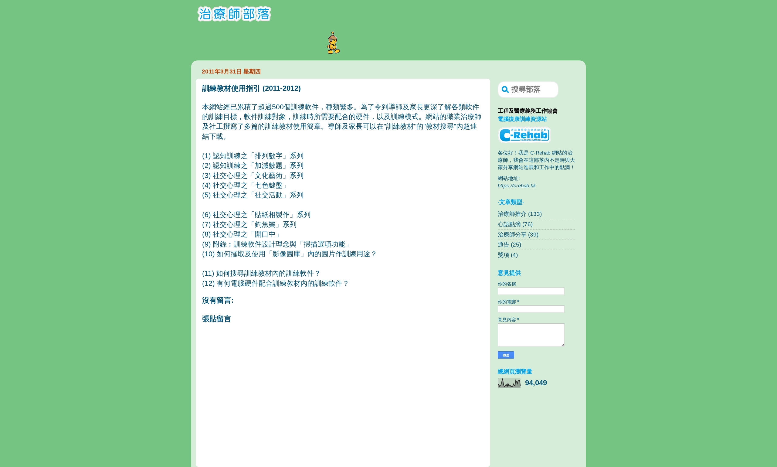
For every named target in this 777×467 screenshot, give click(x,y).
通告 (503, 244)
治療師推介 (512, 214)
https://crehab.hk (517, 185)
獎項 (503, 255)
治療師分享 (512, 234)
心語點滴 (509, 224)
